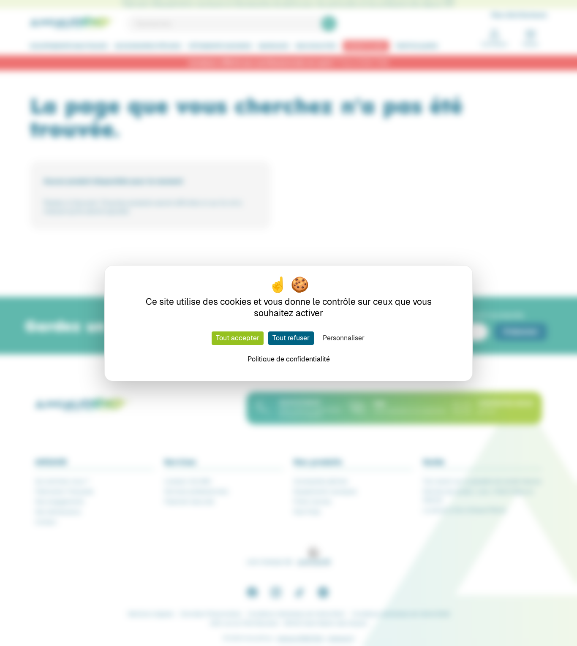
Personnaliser (344, 338)
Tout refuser (291, 338)
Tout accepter (237, 338)
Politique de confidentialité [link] (289, 359)
